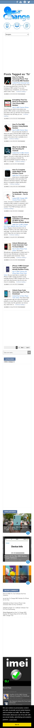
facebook (17, 2)
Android (14, 83)
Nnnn (4, 593)
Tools (27, 83)
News (26, 130)
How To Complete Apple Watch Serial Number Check (19, 171)
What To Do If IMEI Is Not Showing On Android (19, 148)
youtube (21, 2)
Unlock (6, 228)
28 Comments (21, 237)
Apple (13, 175)
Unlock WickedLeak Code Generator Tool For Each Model (19, 245)
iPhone (27, 107)
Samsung (23, 83)
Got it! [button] (17, 724)
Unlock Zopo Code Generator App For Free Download (20, 292)
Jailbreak (12, 226)
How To (14, 107)
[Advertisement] (17, 55)
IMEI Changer (20, 198)
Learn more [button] (13, 719)
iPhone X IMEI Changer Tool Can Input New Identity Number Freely (20, 267)
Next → (23, 347)
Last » (27, 347)
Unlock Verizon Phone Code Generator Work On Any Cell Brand (14, 603)
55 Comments (19, 704)
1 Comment (20, 211)
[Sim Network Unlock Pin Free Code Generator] (6, 701)
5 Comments (21, 284)
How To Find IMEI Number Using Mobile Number (20, 126)
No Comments (21, 93)
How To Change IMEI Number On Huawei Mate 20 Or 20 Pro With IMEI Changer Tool (15, 614)
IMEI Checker (20, 107)
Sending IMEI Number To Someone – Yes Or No (20, 194)
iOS (5, 226)
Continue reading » (21, 91)
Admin (7, 93)
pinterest (25, 2)
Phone (18, 83)
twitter (29, 2)
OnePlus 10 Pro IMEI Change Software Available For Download (19, 695)
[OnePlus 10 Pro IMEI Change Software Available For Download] (6, 694)
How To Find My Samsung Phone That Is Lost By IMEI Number (20, 79)
